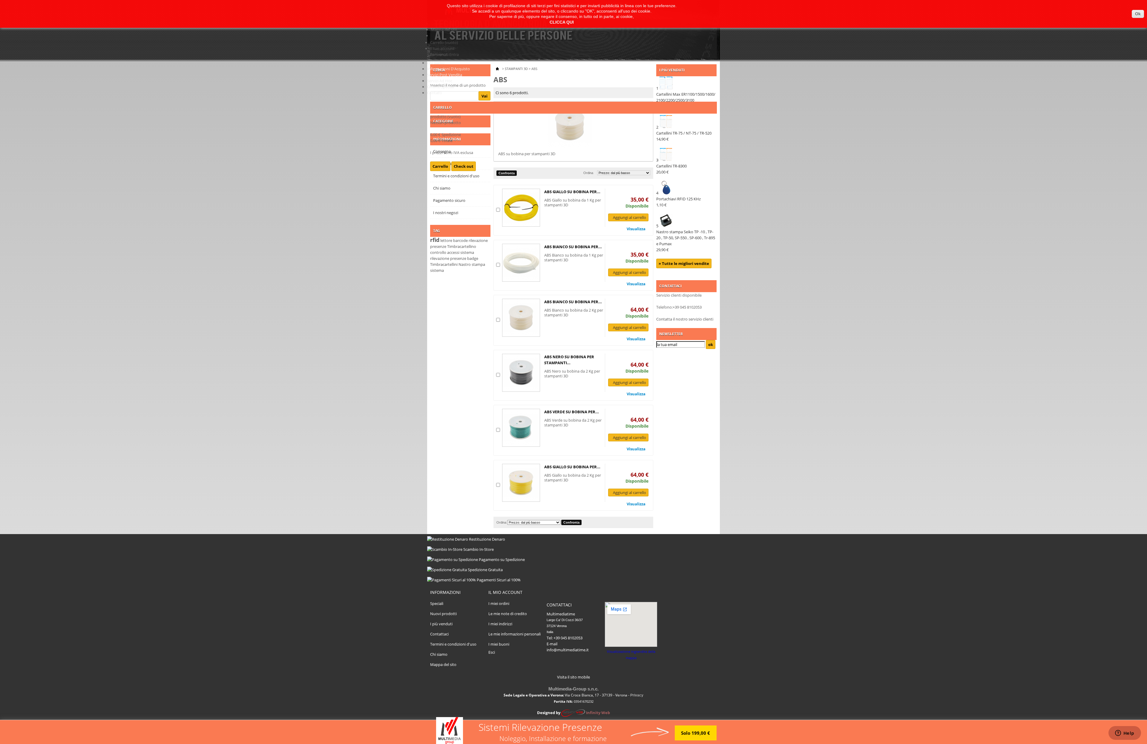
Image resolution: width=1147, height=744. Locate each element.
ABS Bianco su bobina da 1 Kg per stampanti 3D (573, 257)
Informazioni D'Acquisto (448, 68)
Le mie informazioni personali (514, 634)
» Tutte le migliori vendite (684, 263)
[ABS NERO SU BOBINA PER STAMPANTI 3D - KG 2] (521, 373)
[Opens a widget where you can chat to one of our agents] (1124, 733)
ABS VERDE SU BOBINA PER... (571, 411)
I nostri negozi (445, 212)
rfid (434, 239)
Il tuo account (442, 48)
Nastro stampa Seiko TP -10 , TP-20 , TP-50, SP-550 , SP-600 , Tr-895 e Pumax (685, 240)
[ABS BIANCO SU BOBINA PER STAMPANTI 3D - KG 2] (521, 318)
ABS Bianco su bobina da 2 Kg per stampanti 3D (573, 312)
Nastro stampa (472, 264)
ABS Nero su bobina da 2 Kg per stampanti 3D (572, 373)
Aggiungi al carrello (629, 217)
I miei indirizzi (500, 623)
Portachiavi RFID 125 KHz (678, 202)
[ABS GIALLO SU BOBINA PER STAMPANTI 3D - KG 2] (521, 483)
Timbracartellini (444, 264)
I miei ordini (498, 603)
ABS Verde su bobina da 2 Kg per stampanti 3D (573, 422)
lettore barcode (454, 240)
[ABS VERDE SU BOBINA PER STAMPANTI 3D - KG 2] (521, 428)
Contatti (434, 92)
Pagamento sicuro (449, 200)
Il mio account (505, 592)
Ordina (501, 522)
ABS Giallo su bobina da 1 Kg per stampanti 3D (572, 202)
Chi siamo (435, 62)
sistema (437, 270)
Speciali (436, 603)
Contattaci (439, 634)
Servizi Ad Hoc (439, 80)
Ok (1138, 13)
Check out (463, 166)
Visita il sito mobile (573, 677)
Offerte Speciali (440, 86)
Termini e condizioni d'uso (453, 644)
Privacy (636, 695)
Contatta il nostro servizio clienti (684, 319)
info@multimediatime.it (568, 649)
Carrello (444, 42)
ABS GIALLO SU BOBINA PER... (572, 191)
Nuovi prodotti (443, 613)
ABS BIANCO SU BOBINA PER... (573, 246)
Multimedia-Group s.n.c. (573, 688)
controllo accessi (444, 252)
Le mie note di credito (507, 613)
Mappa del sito (444, 29)
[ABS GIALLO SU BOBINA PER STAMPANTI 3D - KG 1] (521, 208)
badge (472, 258)
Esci (491, 652)
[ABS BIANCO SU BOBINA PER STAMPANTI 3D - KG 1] (521, 263)
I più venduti (441, 623)
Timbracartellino (461, 246)
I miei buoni (498, 644)
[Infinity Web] (573, 712)
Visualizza (636, 228)
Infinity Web (598, 712)
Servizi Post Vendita (444, 74)
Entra (454, 54)
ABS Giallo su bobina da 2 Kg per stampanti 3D (572, 477)
